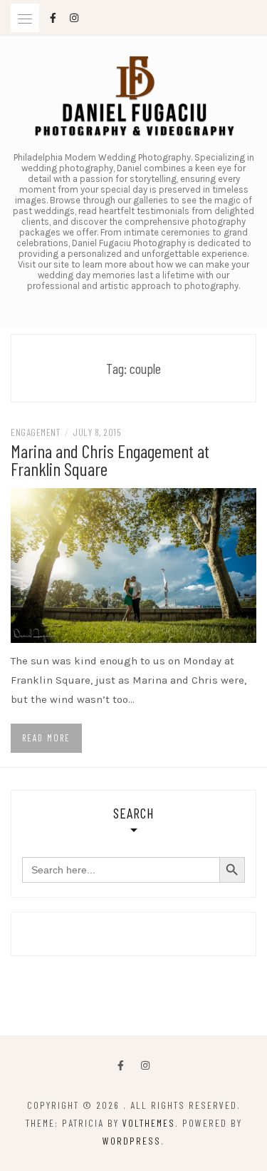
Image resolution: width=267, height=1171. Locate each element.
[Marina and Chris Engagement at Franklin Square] (133, 564)
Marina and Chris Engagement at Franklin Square (110, 460)
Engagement (35, 432)
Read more (46, 738)
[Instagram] (145, 1066)
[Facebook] (120, 1066)
